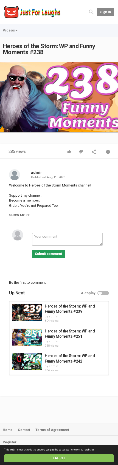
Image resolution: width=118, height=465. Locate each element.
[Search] (91, 11)
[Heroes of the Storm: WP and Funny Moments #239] (27, 312)
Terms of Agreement (52, 430)
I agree (59, 458)
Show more (19, 215)
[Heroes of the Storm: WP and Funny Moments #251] (27, 337)
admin (37, 172)
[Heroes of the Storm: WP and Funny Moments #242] (27, 361)
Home (8, 430)
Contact (24, 430)
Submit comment (48, 254)
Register (9, 442)
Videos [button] (9, 30)
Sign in (105, 12)
